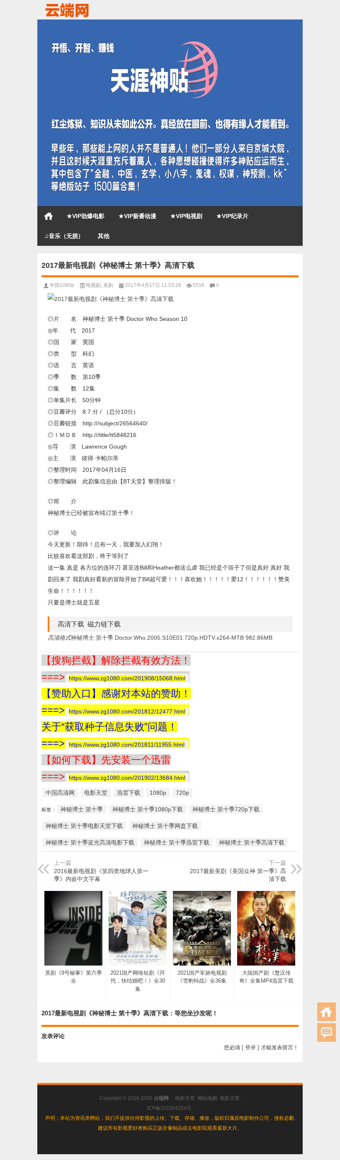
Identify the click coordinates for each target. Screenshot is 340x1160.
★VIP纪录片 (232, 216)
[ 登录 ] (250, 1047)
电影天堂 (95, 792)
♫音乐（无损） (64, 236)
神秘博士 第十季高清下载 (251, 842)
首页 (48, 216)
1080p (158, 792)
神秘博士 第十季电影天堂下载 (84, 826)
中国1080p (62, 285)
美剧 (108, 285)
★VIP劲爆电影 (85, 216)
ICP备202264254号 (169, 1108)
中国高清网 (60, 792)
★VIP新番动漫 (137, 216)
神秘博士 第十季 (82, 809)
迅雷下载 (128, 792)
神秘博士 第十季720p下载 (226, 809)
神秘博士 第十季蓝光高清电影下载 (90, 842)
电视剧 (93, 285)
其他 (103, 236)
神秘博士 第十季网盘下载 (165, 826)
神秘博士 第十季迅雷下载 (176, 842)
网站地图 (207, 1098)
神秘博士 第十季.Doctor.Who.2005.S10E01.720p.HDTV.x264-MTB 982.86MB (171, 637)
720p (182, 792)
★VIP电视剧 (186, 216)
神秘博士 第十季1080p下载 (147, 809)
